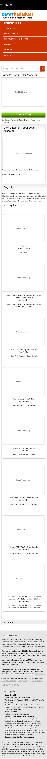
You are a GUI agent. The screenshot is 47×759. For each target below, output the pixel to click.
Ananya (24, 246)
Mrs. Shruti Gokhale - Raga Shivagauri (24, 498)
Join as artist (9, 28)
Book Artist (23, 114)
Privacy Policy (23, 681)
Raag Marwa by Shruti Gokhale (24, 399)
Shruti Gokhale (24, 300)
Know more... (40, 674)
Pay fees (7, 44)
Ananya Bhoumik (24, 248)
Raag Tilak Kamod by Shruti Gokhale (24, 350)
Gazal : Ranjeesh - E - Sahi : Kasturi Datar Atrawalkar (21, 170)
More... (41, 201)
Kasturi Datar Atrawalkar (25, 75)
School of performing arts (16, 39)
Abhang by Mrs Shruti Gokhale (24, 448)
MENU (8, 4)
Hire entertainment (12, 23)
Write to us (9, 55)
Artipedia (8, 50)
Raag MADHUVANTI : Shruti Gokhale (24, 547)
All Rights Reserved (9, 681)
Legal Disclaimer (36, 681)
